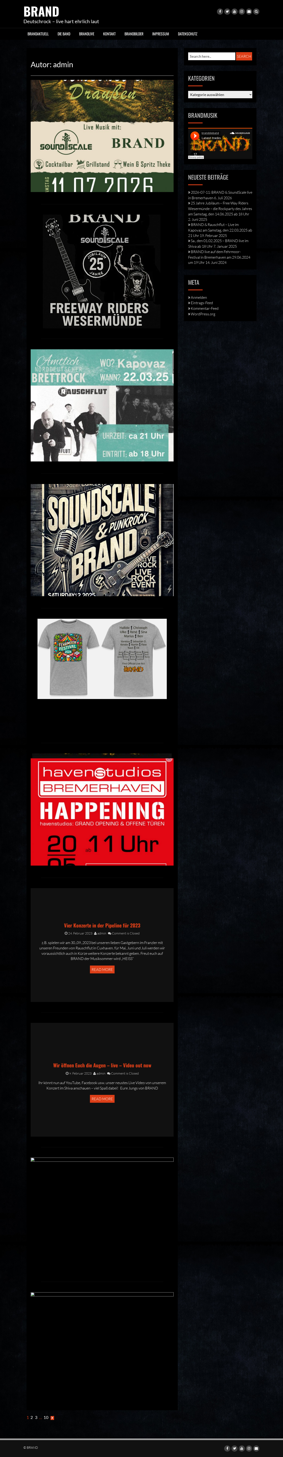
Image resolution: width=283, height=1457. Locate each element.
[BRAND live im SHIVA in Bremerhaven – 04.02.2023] (102, 1347)
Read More (102, 969)
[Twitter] (227, 11)
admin (101, 933)
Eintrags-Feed (202, 302)
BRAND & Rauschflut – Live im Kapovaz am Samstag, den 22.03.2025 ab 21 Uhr (220, 230)
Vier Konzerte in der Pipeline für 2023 (102, 925)
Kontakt (109, 33)
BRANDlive (86, 33)
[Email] (249, 11)
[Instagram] (242, 11)
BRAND (41, 11)
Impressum (160, 33)
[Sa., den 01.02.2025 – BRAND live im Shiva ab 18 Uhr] (102, 539)
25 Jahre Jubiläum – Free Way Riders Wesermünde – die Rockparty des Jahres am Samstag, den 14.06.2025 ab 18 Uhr (220, 208)
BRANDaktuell (38, 33)
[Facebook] (220, 11)
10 (46, 1417)
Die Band (64, 33)
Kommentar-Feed (205, 308)
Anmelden (199, 297)
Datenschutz (187, 33)
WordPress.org (203, 314)
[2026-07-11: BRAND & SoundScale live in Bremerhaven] (102, 135)
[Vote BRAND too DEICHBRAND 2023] (102, 1213)
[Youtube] (234, 11)
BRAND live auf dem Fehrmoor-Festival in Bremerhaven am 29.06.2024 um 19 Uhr (219, 257)
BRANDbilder (134, 33)
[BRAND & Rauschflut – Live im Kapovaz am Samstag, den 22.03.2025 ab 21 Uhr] (102, 404)
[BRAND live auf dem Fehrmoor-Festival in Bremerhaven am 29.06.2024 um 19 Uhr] (102, 658)
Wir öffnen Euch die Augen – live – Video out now (102, 1065)
